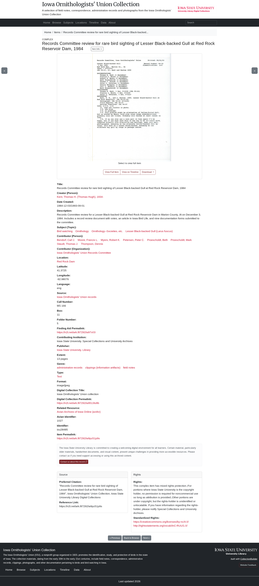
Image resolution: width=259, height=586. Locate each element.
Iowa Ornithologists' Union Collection (90, 4)
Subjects (68, 22)
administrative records (69, 367)
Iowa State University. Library (74, 350)
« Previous (115, 538)
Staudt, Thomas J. (67, 243)
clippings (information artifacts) (102, 367)
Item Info (96, 49)
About (112, 22)
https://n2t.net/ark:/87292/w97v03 (76, 332)
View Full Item (112, 172)
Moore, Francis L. (88, 240)
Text (59, 376)
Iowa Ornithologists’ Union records (76, 297)
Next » (146, 538)
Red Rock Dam (66, 261)
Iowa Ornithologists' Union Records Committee (84, 252)
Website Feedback (248, 565)
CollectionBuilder (248, 559)
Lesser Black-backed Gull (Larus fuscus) (149, 231)
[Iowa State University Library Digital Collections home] (236, 551)
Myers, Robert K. (110, 240)
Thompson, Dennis (92, 243)
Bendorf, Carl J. (66, 240)
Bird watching (65, 231)
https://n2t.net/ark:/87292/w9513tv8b (78, 403)
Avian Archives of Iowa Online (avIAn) (78, 411)
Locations (81, 22)
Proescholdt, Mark (181, 240)
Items (57, 32)
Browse (56, 22)
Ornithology (82, 231)
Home (46, 22)
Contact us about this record (72, 462)
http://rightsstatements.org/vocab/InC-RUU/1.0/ (160, 525)
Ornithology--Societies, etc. (107, 231)
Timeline (94, 22)
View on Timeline (130, 172)
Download (147, 172)
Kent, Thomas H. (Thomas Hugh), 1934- (80, 196)
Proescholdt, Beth (157, 240)
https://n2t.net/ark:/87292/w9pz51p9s (78, 438)
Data (103, 22)
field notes (129, 367)
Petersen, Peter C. (133, 240)
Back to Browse (131, 538)
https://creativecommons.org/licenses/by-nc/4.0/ (161, 521)
